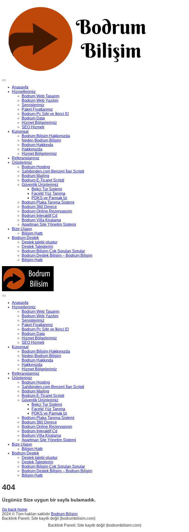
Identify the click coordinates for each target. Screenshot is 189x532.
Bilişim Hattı (32, 233)
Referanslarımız (25, 158)
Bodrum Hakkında (37, 145)
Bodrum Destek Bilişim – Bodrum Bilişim (57, 255)
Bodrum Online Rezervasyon (47, 211)
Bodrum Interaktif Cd (39, 215)
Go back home (14, 509)
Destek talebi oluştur (39, 242)
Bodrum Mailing (35, 176)
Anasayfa (20, 87)
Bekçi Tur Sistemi (47, 189)
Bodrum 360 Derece (39, 207)
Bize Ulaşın (22, 229)
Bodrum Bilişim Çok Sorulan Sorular (53, 251)
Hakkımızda (32, 149)
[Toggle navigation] (4, 80)
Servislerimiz (33, 105)
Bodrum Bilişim (64, 514)
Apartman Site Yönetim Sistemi (49, 224)
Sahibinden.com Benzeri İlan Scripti (53, 171)
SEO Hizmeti (33, 127)
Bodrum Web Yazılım (40, 100)
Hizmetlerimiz (24, 92)
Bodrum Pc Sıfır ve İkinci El (45, 114)
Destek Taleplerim (37, 246)
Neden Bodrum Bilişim (41, 140)
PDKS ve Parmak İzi (49, 198)
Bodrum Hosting (36, 167)
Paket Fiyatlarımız (37, 109)
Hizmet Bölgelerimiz (39, 123)
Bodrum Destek (25, 238)
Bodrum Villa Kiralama (41, 220)
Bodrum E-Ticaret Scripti (43, 180)
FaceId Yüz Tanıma (48, 193)
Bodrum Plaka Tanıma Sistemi (48, 202)
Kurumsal (20, 131)
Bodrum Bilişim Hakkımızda (46, 136)
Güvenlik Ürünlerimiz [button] (40, 184)
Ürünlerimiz (22, 162)
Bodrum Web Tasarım (40, 96)
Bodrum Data (33, 118)
